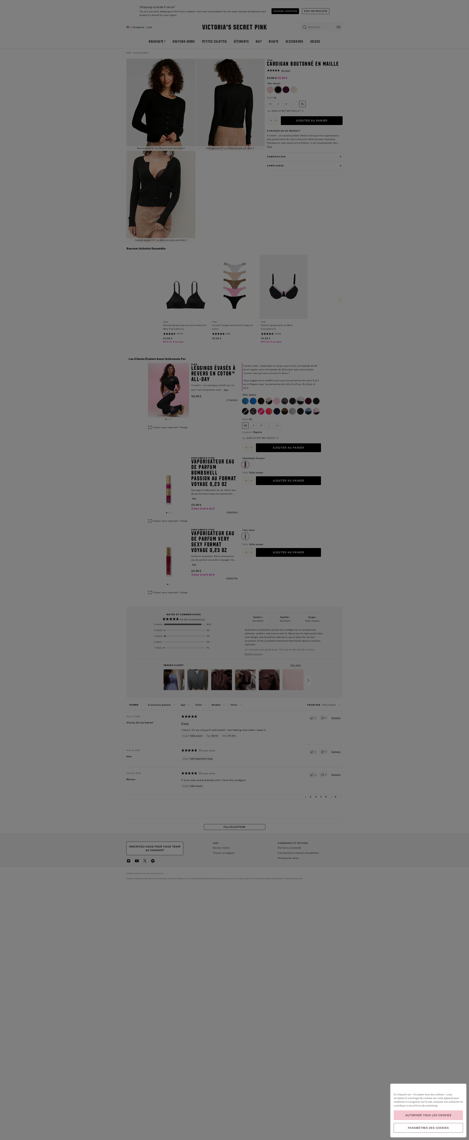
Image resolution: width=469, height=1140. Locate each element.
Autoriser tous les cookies (428, 1115)
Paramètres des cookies (428, 1127)
